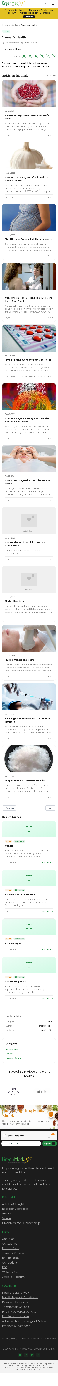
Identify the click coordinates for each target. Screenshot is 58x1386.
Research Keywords (15, 1302)
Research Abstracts (15, 1209)
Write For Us (10, 1272)
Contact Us (9, 1244)
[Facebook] (26, 1355)
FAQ (4, 1267)
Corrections (10, 1262)
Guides (14, 25)
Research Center (13, 1058)
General (9, 1053)
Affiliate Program (13, 1277)
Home (5, 25)
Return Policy (10, 1258)
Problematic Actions (15, 1316)
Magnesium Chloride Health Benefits (25, 780)
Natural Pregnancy (15, 981)
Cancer (9, 845)
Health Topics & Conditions (20, 1297)
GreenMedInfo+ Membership (21, 1223)
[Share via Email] (54, 56)
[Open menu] (53, 4)
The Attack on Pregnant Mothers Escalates (28, 239)
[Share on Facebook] (24, 56)
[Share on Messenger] (36, 56)
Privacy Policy (11, 1248)
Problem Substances (16, 1326)
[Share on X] (30, 56)
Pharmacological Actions (19, 1312)
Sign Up (47, 1143)
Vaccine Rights (13, 943)
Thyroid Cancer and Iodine (19, 659)
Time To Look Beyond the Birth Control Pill (28, 359)
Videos (6, 1218)
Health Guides (12, 1049)
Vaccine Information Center (20, 894)
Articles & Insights (13, 1204)
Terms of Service (29, 1338)
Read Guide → (47, 862)
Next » (51, 808)
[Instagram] (20, 1355)
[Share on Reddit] (42, 56)
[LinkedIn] (32, 1355)
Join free (29, 16)
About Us (8, 1239)
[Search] (46, 3)
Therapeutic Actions (15, 1307)
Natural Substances (15, 1293)
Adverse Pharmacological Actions (24, 1321)
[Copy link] (48, 56)
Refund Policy (48, 1338)
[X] (38, 1355)
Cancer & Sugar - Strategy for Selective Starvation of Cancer (27, 420)
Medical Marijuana (15, 601)
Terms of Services (13, 1253)
